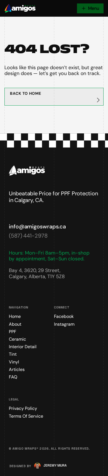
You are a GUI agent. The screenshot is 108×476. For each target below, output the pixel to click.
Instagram (64, 324)
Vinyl (14, 362)
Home (15, 316)
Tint (13, 354)
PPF (12, 332)
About (15, 324)
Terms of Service (26, 416)
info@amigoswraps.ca (37, 226)
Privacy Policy (23, 408)
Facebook (64, 316)
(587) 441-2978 (28, 235)
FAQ (13, 377)
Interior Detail (23, 347)
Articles (17, 369)
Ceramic (17, 339)
